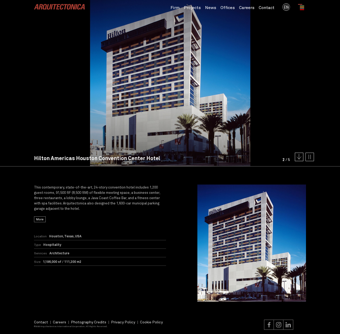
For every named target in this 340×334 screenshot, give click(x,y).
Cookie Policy (151, 322)
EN (286, 7)
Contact (266, 7)
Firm (175, 7)
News (210, 7)
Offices (227, 7)
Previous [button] (85, 83)
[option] (251, 243)
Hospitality (52, 244)
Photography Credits (88, 322)
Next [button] (255, 83)
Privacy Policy (123, 322)
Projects (192, 7)
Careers (246, 7)
